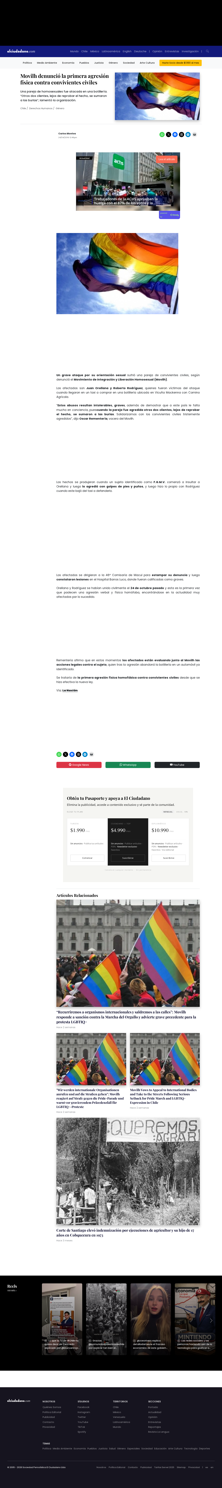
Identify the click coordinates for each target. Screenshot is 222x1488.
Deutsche (140, 51)
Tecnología (190, 1448)
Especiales (133, 1448)
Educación (160, 1448)
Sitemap (181, 1467)
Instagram (84, 1412)
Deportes (204, 1448)
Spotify (82, 1431)
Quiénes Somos (52, 1407)
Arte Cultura (147, 62)
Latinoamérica (111, 51)
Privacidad (49, 1427)
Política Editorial (52, 1412)
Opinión (157, 51)
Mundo (74, 51)
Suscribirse (127, 858)
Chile (84, 51)
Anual (182, 812)
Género (113, 62)
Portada (153, 1407)
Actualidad (154, 1412)
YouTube (178, 765)
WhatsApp (129, 765)
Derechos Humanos (40, 108)
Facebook (83, 1407)
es (206, 1467)
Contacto (48, 1422)
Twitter (82, 1417)
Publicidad (49, 1417)
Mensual (168, 812)
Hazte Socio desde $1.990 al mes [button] (180, 62)
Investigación (190, 51)
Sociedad (129, 62)
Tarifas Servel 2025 (164, 1467)
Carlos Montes (67, 133)
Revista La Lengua (158, 1431)
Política (27, 62)
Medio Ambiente (47, 62)
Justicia (99, 62)
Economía (68, 62)
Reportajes (154, 1427)
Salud (112, 1448)
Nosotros (101, 1467)
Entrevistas (172, 51)
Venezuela (119, 1417)
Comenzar (87, 858)
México (94, 51)
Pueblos (84, 62)
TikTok (81, 1427)
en (212, 1467)
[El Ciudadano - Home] (21, 51)
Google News (80, 765)
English (127, 51)
